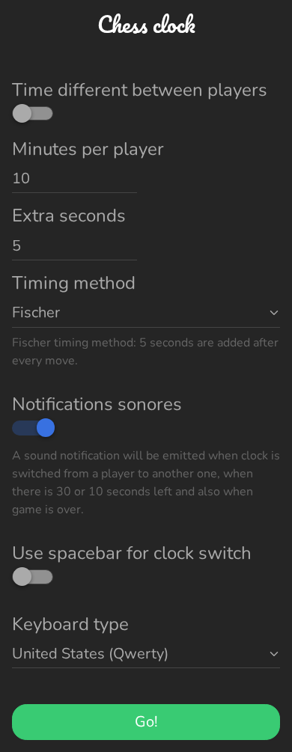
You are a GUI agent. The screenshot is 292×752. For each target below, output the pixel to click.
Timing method (74, 283)
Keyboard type (70, 624)
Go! (146, 722)
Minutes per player (88, 149)
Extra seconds (69, 215)
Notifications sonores (97, 404)
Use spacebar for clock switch (132, 553)
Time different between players (139, 90)
